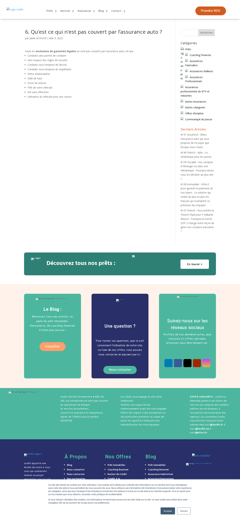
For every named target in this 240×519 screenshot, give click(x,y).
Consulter (52, 346)
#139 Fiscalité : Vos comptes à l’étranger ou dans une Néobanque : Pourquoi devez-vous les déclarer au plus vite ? (198, 170)
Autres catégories (195, 107)
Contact (116, 11)
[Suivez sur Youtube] (197, 363)
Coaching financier (118, 470)
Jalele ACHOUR (38, 38)
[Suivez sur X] (187, 363)
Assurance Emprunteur (161, 479)
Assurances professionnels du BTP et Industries (195, 91)
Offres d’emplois (194, 113)
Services (65, 11)
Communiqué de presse (198, 119)
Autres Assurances (195, 101)
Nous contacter (120, 369)
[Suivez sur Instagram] (206, 363)
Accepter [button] (168, 510)
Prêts (50, 11)
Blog (101, 11)
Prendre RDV (210, 11)
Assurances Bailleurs (201, 71)
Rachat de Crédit (117, 474)
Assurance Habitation (160, 474)
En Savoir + (194, 264)
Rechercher (206, 32)
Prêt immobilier (116, 465)
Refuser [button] (184, 510)
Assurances (84, 11)
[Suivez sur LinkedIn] (168, 363)
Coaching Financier (200, 55)
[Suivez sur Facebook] (178, 363)
